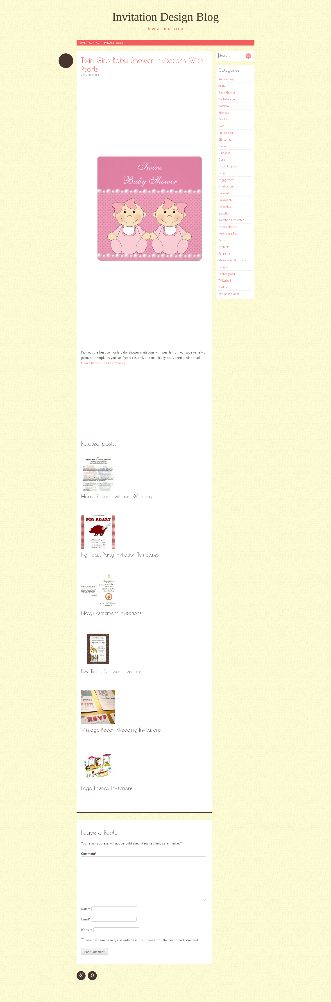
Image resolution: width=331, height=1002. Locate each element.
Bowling (223, 119)
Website (87, 930)
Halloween (225, 200)
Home (82, 42)
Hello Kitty (224, 206)
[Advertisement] (144, 113)
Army (221, 85)
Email (85, 919)
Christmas (224, 139)
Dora (221, 159)
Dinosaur (224, 153)
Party (221, 240)
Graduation (225, 186)
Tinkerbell (224, 280)
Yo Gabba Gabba (229, 294)
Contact (95, 42)
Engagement (226, 180)
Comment (88, 853)
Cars (221, 126)
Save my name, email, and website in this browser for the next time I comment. (142, 940)
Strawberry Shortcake (232, 260)
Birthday (223, 112)
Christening (225, 133)
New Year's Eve (228, 233)
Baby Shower (226, 92)
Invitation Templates (231, 220)
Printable (223, 247)
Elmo (221, 173)
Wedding (223, 287)
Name (86, 909)
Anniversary (226, 79)
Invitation (224, 213)
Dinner (222, 146)
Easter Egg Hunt (228, 166)
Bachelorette (226, 99)
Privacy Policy (113, 42)
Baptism (223, 106)
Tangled (223, 267)
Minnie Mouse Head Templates (103, 363)
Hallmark (224, 193)
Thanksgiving (226, 274)
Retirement (225, 253)
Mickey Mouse (227, 226)
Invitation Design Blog (165, 16)
